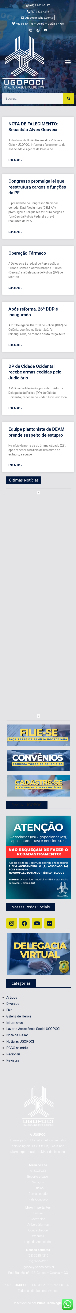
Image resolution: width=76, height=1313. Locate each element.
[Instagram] (11, 923)
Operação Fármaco (27, 253)
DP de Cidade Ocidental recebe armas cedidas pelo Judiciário (34, 372)
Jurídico (38, 1188)
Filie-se (38, 1213)
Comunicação (38, 1194)
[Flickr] (49, 923)
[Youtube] (37, 923)
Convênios (38, 1219)
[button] (67, 62)
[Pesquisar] (68, 98)
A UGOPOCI (38, 1171)
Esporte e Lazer (38, 1176)
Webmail (38, 1236)
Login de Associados (38, 1242)
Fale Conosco (38, 1199)
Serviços (38, 1182)
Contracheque (38, 1230)
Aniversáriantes (38, 1225)
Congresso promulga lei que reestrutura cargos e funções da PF (37, 187)
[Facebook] (24, 923)
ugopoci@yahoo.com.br (38, 1267)
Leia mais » (15, 160)
